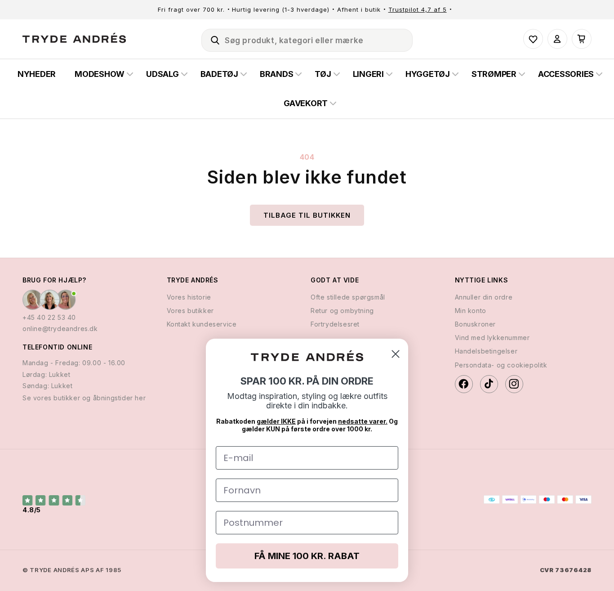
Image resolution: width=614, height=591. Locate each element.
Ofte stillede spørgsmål (348, 296)
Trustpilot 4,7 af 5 (417, 9)
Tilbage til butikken (307, 215)
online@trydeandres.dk (60, 328)
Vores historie (189, 296)
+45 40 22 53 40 (49, 317)
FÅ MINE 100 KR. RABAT (307, 556)
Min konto (470, 310)
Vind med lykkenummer (492, 337)
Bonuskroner (475, 323)
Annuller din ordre (484, 296)
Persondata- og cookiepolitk (501, 364)
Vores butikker (190, 310)
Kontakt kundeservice (202, 323)
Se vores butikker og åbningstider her (84, 397)
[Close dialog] (395, 354)
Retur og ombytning (342, 310)
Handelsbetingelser (486, 351)
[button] (211, 39)
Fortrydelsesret (335, 323)
